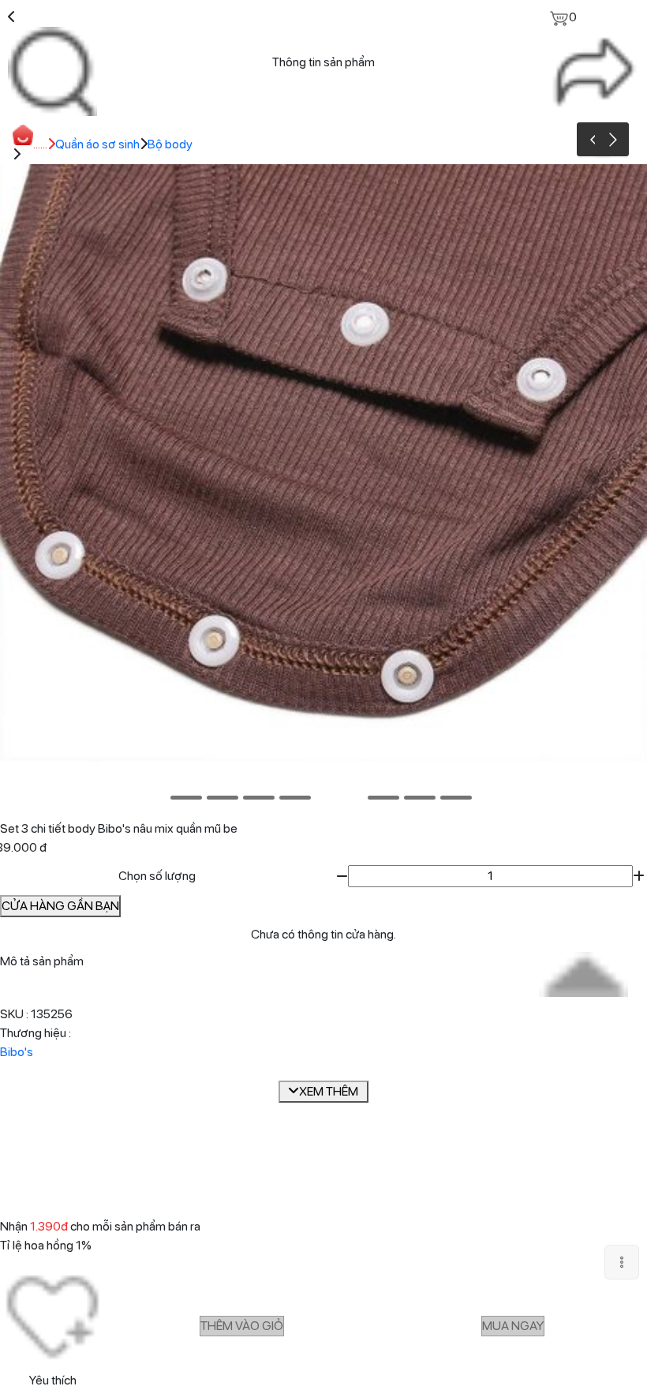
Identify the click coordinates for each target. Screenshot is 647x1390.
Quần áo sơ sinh (97, 144)
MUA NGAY (513, 1325)
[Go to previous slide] (594, 139)
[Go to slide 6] (383, 798)
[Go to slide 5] (339, 798)
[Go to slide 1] (186, 798)
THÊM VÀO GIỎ (241, 1325)
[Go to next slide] (612, 139)
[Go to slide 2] (222, 798)
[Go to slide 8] (456, 798)
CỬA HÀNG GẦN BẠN (60, 905)
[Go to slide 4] (295, 798)
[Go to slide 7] (420, 798)
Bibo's (16, 1051)
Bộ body (170, 144)
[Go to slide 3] (259, 798)
